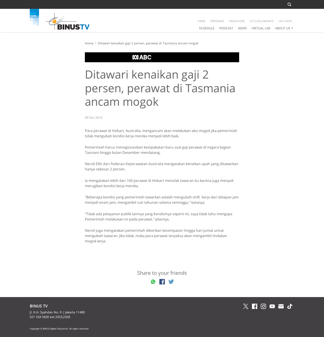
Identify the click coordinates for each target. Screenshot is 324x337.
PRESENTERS (237, 21)
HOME (201, 21)
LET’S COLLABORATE (262, 21)
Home (89, 43)
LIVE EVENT (285, 21)
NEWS (242, 28)
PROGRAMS (217, 21)
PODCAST (226, 28)
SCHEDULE (206, 28)
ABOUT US (282, 28)
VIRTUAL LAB (261, 28)
